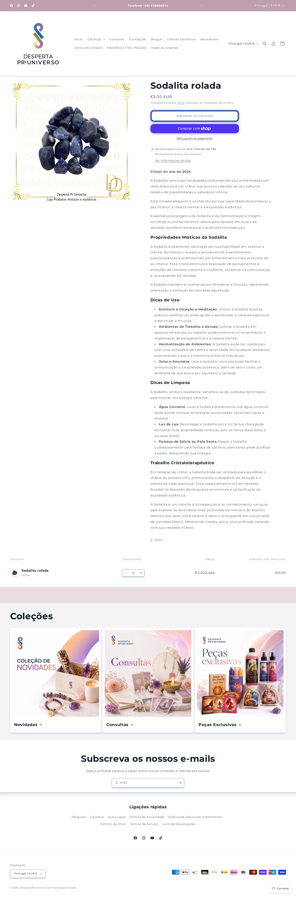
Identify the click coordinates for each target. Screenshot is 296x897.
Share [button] (158, 540)
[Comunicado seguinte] (201, 5)
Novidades (26, 724)
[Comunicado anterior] (94, 5)
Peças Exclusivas (218, 724)
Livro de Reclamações (178, 824)
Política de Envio (113, 824)
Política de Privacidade (147, 817)
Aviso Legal (116, 817)
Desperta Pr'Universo (33, 887)
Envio (181, 102)
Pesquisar (78, 817)
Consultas (117, 724)
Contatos (97, 817)
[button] (96, 39)
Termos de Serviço (144, 824)
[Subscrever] (179, 783)
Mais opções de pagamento (195, 138)
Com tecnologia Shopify (61, 887)
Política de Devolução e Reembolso (195, 817)
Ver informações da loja (173, 160)
